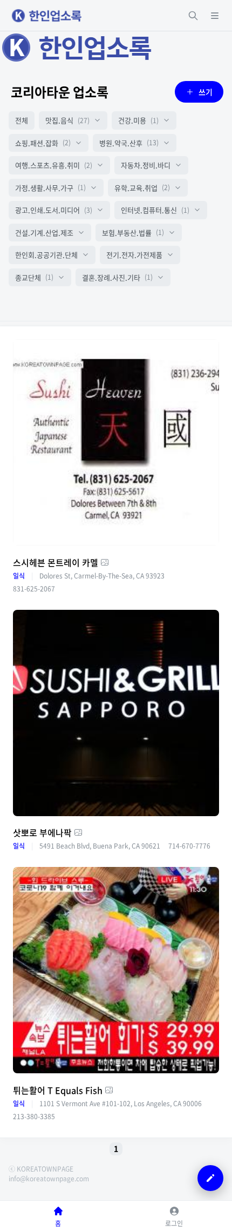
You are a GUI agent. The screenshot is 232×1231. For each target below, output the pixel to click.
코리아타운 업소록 (59, 92)
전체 (21, 120)
